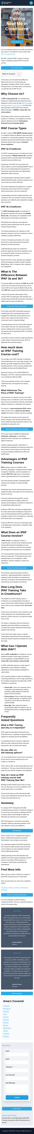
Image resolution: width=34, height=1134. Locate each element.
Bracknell (4, 890)
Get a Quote (15, 42)
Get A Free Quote (17, 993)
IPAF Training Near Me (8, 54)
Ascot (5, 1014)
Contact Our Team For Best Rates (17, 306)
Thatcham (6, 1033)
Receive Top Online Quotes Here (17, 568)
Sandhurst (4, 887)
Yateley (10, 887)
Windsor (5, 1025)
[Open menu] (31, 3)
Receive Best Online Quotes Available (17, 429)
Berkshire (6, 1020)
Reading (5, 1022)
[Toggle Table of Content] (18, 74)
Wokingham (24, 887)
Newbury (6, 1036)
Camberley (16, 887)
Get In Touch (17, 1108)
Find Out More (17, 830)
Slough (5, 1031)
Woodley (6, 1017)
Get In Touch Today (17, 68)
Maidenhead (7, 1028)
